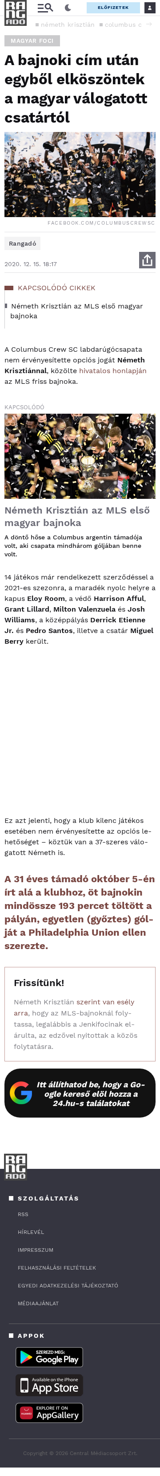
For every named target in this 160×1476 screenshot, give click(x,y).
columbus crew (129, 24)
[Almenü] (45, 8)
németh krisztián (68, 24)
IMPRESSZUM (35, 1250)
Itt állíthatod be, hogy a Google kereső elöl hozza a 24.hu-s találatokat (90, 1094)
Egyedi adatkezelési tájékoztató (68, 1286)
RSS (23, 1214)
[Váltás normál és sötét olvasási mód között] (68, 8)
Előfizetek (113, 7)
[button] (149, 24)
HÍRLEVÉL (31, 1232)
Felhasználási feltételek (57, 1268)
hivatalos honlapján (113, 370)
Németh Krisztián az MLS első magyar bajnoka (77, 516)
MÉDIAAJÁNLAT (38, 1303)
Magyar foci (32, 40)
